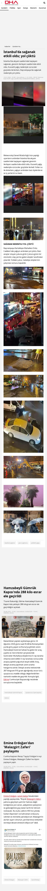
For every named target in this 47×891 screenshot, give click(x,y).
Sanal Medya (35, 880)
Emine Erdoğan (10, 759)
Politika (12, 8)
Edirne (21, 601)
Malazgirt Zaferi (24, 759)
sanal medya (22, 796)
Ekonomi (33, 8)
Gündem (4, 8)
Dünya (25, 8)
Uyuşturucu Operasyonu (33, 692)
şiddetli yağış (35, 543)
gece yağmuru (23, 543)
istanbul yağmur (10, 543)
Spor (19, 8)
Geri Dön (7, 13)
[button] (8, 104)
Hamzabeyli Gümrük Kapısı (13, 692)
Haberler (7, 46)
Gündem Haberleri (17, 46)
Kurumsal (42, 8)
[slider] (28, 104)
